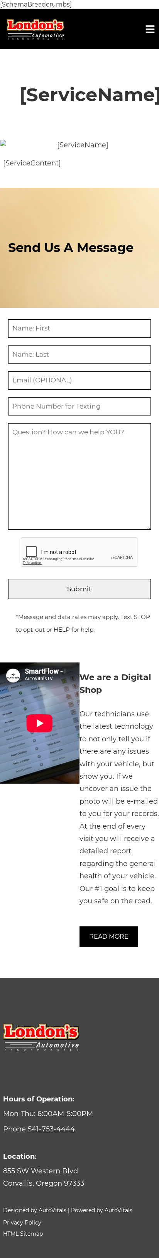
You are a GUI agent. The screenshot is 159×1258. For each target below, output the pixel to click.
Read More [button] (109, 936)
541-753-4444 (51, 1129)
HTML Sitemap (23, 1233)
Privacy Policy (22, 1222)
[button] (79, 1177)
